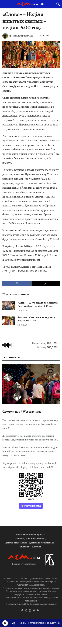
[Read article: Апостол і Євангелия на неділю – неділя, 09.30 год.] (8, 320)
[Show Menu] (3, 4)
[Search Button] (58, 4)
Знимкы (24, 547)
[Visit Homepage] (27, 4)
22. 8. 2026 (22, 325)
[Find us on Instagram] (30, 610)
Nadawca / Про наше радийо (29, 538)
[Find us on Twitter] (25, 610)
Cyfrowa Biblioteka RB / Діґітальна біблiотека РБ (30, 543)
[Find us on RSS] (38, 610)
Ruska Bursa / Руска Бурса (29, 534)
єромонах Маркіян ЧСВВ (21, 35)
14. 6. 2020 (45, 35)
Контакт (36, 547)
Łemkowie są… (12, 357)
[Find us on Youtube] (34, 610)
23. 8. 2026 (22, 310)
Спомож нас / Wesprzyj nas (21, 411)
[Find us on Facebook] (22, 610)
